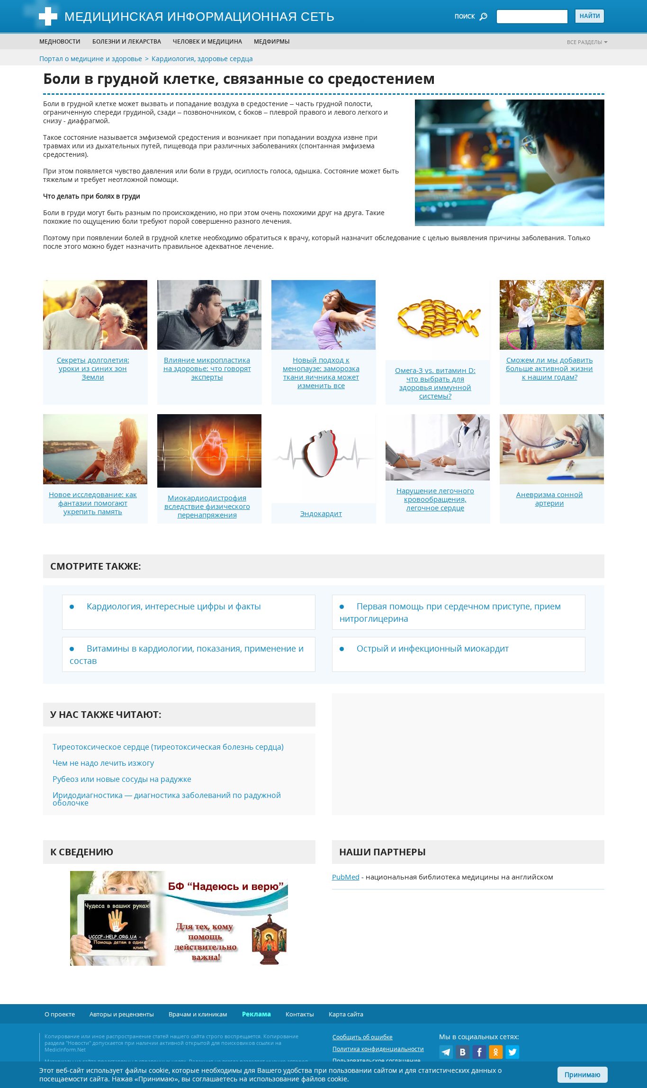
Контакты (300, 1014)
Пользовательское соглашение (376, 1061)
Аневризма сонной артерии (549, 499)
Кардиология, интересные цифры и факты (174, 606)
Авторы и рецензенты (122, 1014)
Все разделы (584, 41)
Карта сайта (346, 1014)
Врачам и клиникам (198, 1014)
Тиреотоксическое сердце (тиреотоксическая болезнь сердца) (168, 747)
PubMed (345, 876)
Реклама (256, 1014)
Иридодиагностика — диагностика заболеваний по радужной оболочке (167, 799)
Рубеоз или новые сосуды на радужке (122, 779)
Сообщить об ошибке (362, 1037)
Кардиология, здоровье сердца (202, 58)
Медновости (60, 41)
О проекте (60, 1014)
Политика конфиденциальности (378, 1049)
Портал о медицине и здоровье (90, 58)
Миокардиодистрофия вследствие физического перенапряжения (207, 506)
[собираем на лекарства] (179, 928)
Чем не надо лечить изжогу (103, 763)
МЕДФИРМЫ (272, 41)
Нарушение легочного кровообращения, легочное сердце (435, 499)
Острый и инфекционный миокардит (433, 648)
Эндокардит (321, 513)
